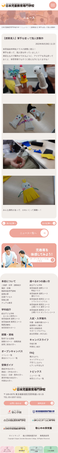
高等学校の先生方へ (9, 378)
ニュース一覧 (35, 376)
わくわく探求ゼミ (10, 316)
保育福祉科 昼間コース (10, 319)
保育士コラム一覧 (37, 379)
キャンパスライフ (39, 339)
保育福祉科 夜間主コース (11, 322)
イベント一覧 (6, 355)
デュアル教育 (6, 303)
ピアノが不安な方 (37, 365)
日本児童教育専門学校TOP (10, 27)
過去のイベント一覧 (9, 358)
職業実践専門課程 (8, 291)
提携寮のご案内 (36, 325)
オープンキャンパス (12, 351)
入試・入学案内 (38, 318)
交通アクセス (6, 297)
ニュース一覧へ (28, 233)
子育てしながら (36, 363)
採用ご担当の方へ (8, 344)
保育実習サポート (8, 328)
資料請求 (41, 403)
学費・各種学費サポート (39, 322)
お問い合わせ (15, 403)
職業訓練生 (5, 325)
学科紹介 (6, 309)
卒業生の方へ (6, 381)
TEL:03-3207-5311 (12, 397)
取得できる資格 (7, 339)
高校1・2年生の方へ (9, 372)
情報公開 (5, 300)
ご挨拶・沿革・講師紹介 (11, 285)
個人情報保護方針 (30, 436)
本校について (8, 281)
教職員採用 (44, 436)
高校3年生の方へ (8, 369)
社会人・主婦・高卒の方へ (12, 375)
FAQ (32, 352)
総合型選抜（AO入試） (39, 334)
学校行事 (33, 344)
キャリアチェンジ (37, 360)
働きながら (34, 357)
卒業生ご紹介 (35, 347)
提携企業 (5, 294)
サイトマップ (14, 436)
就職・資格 (7, 334)
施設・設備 (5, 288)
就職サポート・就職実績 (11, 341)
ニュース (25, 27)
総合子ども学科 (36, 285)
